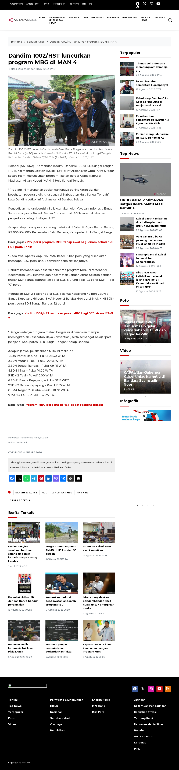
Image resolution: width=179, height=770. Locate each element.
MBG (44, 493)
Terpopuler (59, 3)
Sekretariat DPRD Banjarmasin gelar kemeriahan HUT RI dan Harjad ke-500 (145, 328)
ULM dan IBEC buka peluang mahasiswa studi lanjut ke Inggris (150, 240)
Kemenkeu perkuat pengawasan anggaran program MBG (60, 601)
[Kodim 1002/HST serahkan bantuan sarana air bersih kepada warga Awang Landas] (24, 532)
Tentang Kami (143, 718)
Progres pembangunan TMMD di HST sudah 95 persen (60, 550)
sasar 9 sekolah (21, 500)
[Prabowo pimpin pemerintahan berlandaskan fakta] (61, 630)
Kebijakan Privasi (145, 712)
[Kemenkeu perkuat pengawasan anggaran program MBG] (61, 583)
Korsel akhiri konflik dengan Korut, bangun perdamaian (23, 601)
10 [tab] (145, 396)
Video (125, 351)
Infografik (129, 401)
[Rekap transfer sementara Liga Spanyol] (127, 86)
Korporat (140, 742)
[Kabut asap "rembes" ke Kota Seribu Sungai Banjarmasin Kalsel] (127, 103)
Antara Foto (32, 3)
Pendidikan (129, 17)
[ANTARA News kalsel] (22, 20)
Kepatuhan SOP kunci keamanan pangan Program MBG (97, 648)
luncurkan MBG (62, 493)
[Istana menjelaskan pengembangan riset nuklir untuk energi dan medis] (99, 583)
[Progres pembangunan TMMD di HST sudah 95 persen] (61, 532)
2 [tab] (140, 346)
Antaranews (16, 3)
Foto (124, 300)
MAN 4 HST (83, 493)
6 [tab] (150, 391)
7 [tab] (156, 391)
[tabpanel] (145, 326)
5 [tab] (156, 346)
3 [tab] (145, 346)
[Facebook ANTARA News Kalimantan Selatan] (137, 3)
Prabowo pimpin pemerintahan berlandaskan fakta (58, 648)
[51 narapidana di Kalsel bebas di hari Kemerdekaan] (127, 259)
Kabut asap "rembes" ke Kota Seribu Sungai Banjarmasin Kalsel (152, 102)
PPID (137, 748)
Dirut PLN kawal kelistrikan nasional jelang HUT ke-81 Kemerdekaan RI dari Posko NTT (150, 280)
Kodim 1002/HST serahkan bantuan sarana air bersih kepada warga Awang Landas (22, 554)
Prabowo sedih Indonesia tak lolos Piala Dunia (20, 648)
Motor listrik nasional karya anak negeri (142, 491)
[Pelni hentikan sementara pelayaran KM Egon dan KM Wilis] (127, 121)
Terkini (45, 3)
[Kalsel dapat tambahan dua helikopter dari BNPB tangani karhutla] (127, 223)
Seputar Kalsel (93, 17)
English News (145, 18)
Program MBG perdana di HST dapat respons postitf (64, 404)
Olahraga (113, 17)
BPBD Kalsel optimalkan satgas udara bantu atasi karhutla (141, 204)
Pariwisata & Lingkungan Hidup (57, 20)
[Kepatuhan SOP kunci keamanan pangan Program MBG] (99, 630)
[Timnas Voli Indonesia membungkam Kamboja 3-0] (127, 68)
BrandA (139, 730)
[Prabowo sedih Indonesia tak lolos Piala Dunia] (24, 630)
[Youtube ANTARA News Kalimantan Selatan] (158, 3)
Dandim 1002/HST (26, 493)
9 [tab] (166, 391)
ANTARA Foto (143, 736)
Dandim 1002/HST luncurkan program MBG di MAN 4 (83, 41)
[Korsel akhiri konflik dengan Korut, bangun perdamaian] (24, 583)
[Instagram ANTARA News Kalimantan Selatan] (151, 3)
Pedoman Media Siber (148, 724)
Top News (73, 3)
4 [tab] (150, 346)
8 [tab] (161, 391)
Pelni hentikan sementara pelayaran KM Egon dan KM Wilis (152, 120)
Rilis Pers (87, 3)
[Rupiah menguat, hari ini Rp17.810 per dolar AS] (127, 139)
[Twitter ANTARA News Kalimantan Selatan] (144, 3)
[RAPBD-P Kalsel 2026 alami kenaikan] (99, 532)
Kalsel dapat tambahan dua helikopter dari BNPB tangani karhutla (151, 222)
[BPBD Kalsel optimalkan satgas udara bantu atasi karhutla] (145, 179)
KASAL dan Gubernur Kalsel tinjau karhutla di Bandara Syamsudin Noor (144, 378)
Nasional (74, 17)
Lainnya (158, 17)
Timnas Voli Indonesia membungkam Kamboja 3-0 (151, 67)
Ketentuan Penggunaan (150, 705)
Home (42, 17)
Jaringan (139, 699)
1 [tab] (135, 346)
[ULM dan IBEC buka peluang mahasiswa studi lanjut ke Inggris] (127, 241)
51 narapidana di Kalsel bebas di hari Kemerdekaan (151, 258)
